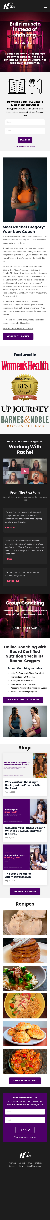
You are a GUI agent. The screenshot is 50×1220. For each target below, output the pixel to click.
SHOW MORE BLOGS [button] (25, 891)
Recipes (25, 904)
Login (21, 1166)
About (22, 1163)
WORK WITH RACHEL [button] (18, 336)
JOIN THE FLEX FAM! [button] (25, 628)
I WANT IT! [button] (25, 140)
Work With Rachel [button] (25, 43)
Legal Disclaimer (34, 1166)
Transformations (35, 1163)
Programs (12, 1163)
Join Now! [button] (25, 1130)
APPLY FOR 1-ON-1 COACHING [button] (23, 700)
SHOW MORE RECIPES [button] (25, 1081)
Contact (12, 1166)
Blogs (25, 747)
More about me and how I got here (18, 328)
